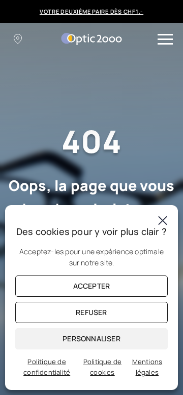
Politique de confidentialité (46, 367)
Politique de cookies (102, 367)
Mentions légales (147, 367)
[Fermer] (163, 220)
